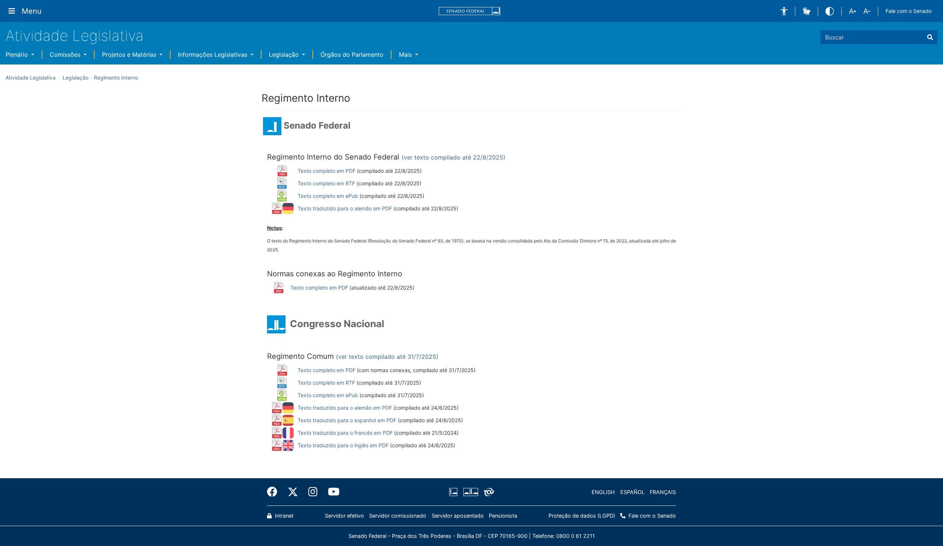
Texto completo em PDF (326, 171)
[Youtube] (331, 492)
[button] (784, 11)
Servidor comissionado (397, 515)
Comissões (66, 54)
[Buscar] (930, 37)
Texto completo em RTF (326, 183)
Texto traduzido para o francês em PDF (345, 433)
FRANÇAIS (663, 492)
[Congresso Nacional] (470, 492)
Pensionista (503, 515)
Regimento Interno (116, 77)
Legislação (285, 54)
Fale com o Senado (909, 11)
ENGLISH (603, 492)
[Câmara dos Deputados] (454, 492)
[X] (293, 492)
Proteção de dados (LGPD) (581, 515)
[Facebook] (275, 492)
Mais (406, 54)
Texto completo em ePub (328, 196)
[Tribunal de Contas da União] (487, 492)
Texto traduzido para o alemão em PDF (345, 208)
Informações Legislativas (213, 54)
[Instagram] (313, 492)
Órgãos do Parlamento (351, 54)
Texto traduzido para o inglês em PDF (343, 445)
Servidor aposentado (458, 515)
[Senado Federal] (470, 11)
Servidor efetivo (344, 515)
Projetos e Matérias (130, 54)
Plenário (18, 54)
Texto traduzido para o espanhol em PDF (347, 420)
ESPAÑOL (632, 492)
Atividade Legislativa (75, 36)
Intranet (283, 515)
